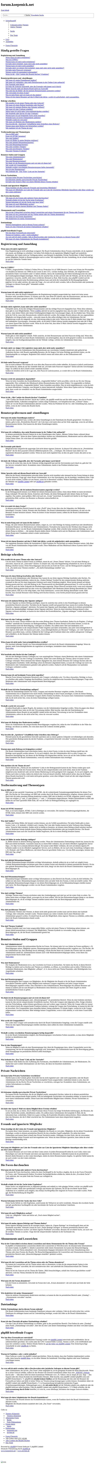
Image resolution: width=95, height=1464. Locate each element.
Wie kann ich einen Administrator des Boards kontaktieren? (27, 239)
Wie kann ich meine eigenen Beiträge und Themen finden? (27, 206)
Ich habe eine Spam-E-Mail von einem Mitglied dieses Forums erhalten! (32, 182)
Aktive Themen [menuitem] (16, 27)
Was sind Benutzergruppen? (16, 161)
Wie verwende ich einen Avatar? (17, 93)
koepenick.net (12, 1430)
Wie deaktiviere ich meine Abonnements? (21, 219)
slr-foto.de (10, 1432)
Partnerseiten (10, 1428)
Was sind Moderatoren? (14, 159)
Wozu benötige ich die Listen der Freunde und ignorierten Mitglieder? (31, 188)
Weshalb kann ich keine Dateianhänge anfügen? (23, 118)
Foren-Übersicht (11, 1436)
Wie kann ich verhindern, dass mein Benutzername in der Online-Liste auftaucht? (35, 82)
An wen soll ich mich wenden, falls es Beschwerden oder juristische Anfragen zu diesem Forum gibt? (43, 237)
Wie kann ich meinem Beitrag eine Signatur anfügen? (25, 107)
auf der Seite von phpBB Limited (58, 1344)
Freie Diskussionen (14, 1422)
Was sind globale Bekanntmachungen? (20, 142)
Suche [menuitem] (12, 31)
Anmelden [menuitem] (9, 42)
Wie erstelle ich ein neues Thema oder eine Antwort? (25, 103)
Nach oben (10, 261)
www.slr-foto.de (23, 1451)
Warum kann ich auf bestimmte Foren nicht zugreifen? (25, 116)
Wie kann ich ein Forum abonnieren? (19, 216)
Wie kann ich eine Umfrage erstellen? (19, 109)
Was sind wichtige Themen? (16, 147)
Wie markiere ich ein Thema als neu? (19, 128)
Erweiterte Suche (37, 15)
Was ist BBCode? (12, 134)
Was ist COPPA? (12, 60)
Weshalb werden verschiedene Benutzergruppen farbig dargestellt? (30, 167)
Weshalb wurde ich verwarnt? (16, 120)
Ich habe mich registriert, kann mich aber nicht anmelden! (27, 64)
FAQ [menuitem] (7, 40)
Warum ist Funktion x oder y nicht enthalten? (22, 235)
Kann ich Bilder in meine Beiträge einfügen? (22, 140)
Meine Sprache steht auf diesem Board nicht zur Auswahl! (27, 89)
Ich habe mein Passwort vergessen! (18, 70)
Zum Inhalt (5, 10)
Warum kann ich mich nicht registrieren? (20, 62)
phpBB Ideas (25, 1358)
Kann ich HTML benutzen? (16, 136)
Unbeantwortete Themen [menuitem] (19, 25)
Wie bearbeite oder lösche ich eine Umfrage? (22, 113)
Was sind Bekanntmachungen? (17, 145)
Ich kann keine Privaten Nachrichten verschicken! (24, 178)
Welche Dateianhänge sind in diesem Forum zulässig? (25, 225)
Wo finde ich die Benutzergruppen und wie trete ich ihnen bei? (28, 163)
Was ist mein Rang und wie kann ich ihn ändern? (23, 95)
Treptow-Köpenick (12, 1414)
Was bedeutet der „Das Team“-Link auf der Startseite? (25, 171)
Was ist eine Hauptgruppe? (15, 169)
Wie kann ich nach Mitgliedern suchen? (20, 204)
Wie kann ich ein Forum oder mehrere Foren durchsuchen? (27, 198)
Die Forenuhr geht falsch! (15, 84)
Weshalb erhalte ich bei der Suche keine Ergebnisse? (25, 200)
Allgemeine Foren (12, 1418)
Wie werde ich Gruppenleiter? (16, 165)
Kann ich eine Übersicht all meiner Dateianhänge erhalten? (27, 227)
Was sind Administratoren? (15, 157)
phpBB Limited (23, 482)
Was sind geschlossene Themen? (17, 149)
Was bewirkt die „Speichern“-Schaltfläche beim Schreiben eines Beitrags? (33, 124)
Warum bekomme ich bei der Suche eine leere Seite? (25, 202)
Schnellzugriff (11, 21)
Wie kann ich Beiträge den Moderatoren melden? (23, 122)
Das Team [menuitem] (14, 35)
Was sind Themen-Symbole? (16, 151)
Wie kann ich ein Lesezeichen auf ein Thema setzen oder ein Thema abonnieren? (35, 214)
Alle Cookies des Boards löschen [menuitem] (18, 1441)
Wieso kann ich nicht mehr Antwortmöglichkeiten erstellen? (27, 111)
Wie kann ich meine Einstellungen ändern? (21, 80)
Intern (9, 1426)
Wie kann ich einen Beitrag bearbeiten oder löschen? (25, 105)
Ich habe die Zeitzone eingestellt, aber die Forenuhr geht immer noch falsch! (33, 87)
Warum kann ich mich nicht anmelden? (20, 66)
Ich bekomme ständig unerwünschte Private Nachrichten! (26, 180)
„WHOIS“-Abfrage (82, 1373)
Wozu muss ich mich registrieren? (18, 57)
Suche (28, 15)
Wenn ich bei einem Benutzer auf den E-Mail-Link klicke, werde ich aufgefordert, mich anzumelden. (42, 97)
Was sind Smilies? (12, 138)
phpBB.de (40, 482)
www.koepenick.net (8, 1451)
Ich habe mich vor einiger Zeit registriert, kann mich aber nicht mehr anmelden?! (35, 68)
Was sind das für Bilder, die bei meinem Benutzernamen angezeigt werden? (33, 91)
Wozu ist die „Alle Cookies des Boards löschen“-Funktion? (27, 74)
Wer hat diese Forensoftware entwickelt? (20, 233)
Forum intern (10, 1424)
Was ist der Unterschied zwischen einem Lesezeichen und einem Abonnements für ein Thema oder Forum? (45, 212)
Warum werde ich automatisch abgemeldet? (21, 72)
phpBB (13, 1447)
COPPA (38, 311)
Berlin (9, 1420)
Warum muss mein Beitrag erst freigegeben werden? (25, 126)
